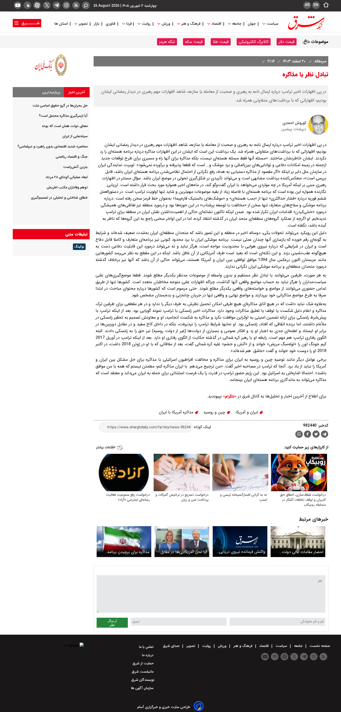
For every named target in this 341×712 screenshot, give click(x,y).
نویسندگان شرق (143, 680)
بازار (96, 24)
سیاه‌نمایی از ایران (75, 136)
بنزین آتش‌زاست (75, 167)
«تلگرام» (229, 396)
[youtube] (17, 5)
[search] (86, 5)
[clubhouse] (27, 5)
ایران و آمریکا (247, 412)
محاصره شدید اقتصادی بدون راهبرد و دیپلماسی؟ (52, 146)
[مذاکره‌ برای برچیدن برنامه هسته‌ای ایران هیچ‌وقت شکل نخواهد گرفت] (124, 541)
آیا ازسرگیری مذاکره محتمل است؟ (63, 116)
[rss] (76, 5)
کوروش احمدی (294, 123)
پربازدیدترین (51, 92)
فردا (128, 24)
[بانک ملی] (51, 76)
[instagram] (66, 5)
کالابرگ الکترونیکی (254, 42)
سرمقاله (319, 61)
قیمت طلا (221, 42)
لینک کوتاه (202, 427)
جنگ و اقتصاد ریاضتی (72, 156)
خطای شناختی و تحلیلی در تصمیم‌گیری (59, 197)
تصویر (83, 24)
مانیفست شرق (143, 671)
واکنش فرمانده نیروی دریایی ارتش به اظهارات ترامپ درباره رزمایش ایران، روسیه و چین (241, 552)
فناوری (110, 24)
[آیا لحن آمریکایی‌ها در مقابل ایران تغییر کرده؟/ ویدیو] (182, 541)
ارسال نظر (112, 623)
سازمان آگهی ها (143, 688)
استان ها (61, 24)
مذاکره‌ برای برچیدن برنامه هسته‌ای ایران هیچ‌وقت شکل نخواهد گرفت (125, 552)
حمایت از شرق (144, 663)
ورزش (166, 24)
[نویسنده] (318, 133)
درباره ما (148, 655)
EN (316, 5)
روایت (146, 24)
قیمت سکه (194, 42)
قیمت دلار (287, 42)
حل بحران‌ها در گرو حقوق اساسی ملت (60, 105)
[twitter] (47, 5)
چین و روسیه (215, 412)
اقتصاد (216, 24)
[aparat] (37, 5)
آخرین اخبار (76, 92)
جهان (252, 24)
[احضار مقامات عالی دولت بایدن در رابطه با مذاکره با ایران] (298, 541)
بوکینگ (79, 246)
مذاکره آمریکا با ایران (176, 412)
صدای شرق (171, 646)
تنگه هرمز (167, 42)
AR (307, 5)
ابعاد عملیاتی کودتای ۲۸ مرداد (67, 177)
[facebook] (307, 435)
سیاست (272, 24)
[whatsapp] (299, 434)
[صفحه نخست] (324, 5)
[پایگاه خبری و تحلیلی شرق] (305, 29)
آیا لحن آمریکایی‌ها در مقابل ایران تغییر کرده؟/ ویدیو (184, 552)
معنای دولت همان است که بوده (65, 126)
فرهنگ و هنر (190, 24)
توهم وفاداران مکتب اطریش (67, 187)
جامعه (236, 24)
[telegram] (56, 5)
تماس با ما (147, 647)
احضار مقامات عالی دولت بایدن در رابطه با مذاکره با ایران (302, 552)
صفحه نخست (319, 646)
